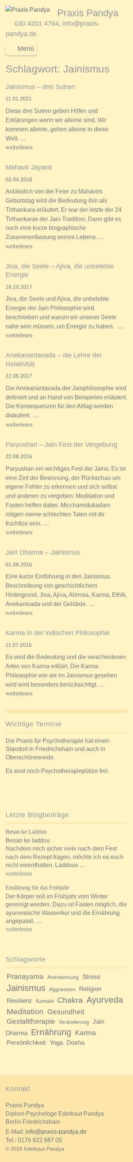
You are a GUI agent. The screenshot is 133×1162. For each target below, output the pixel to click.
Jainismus (26, 988)
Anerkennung (63, 977)
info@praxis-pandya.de (55, 1132)
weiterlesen (20, 147)
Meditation (25, 1011)
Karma (85, 1033)
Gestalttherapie (31, 1021)
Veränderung (74, 1022)
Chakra (70, 1000)
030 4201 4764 (36, 23)
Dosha (75, 1042)
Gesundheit (65, 1012)
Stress (91, 976)
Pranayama (25, 976)
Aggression (62, 989)
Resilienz (19, 1000)
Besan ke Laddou (26, 831)
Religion (90, 988)
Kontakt (45, 1001)
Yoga (56, 1042)
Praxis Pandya (87, 12)
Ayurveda (104, 1000)
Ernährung (51, 1032)
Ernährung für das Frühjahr (37, 887)
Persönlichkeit (26, 1042)
